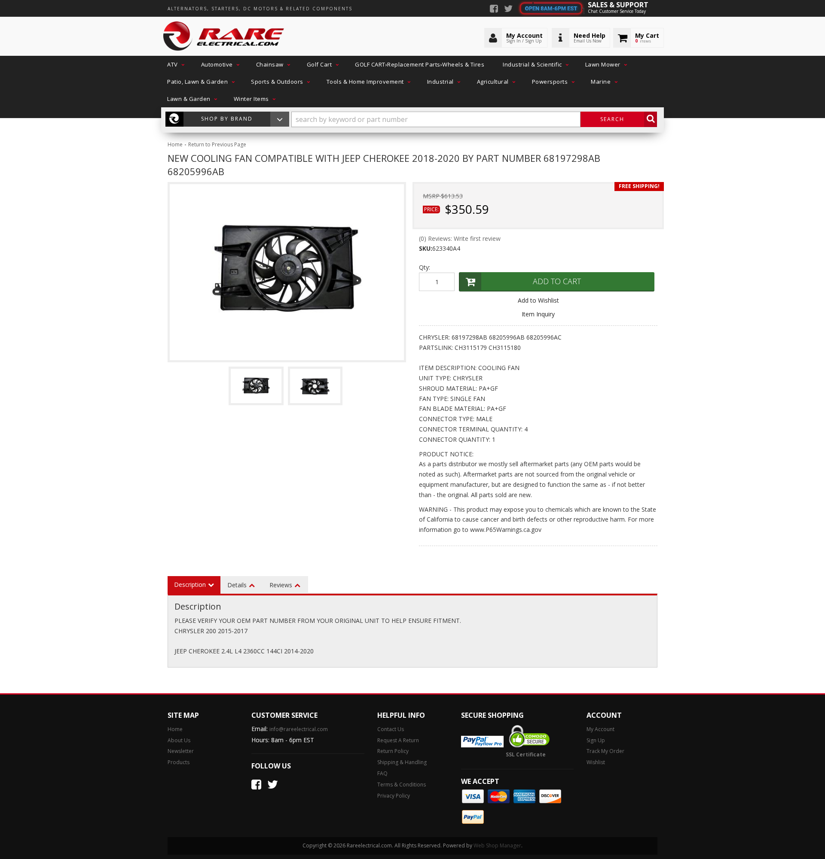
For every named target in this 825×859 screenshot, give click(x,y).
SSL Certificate (526, 754)
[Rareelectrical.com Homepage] (224, 36)
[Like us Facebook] (494, 9)
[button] (175, 64)
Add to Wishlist (538, 300)
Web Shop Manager (497, 845)
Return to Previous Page (217, 144)
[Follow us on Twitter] (508, 9)
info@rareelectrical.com (298, 729)
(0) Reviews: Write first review (460, 238)
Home (175, 144)
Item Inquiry (538, 314)
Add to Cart (557, 281)
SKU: (425, 248)
